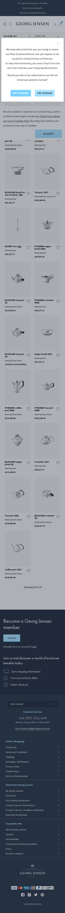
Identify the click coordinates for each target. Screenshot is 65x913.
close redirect (58, 43)
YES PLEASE (44, 93)
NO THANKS (21, 93)
